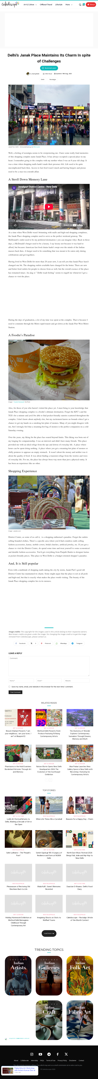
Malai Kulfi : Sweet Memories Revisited (49, 888)
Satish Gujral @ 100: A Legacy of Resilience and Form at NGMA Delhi (49, 855)
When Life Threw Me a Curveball (49, 819)
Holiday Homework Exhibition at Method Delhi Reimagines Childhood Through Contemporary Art (18, 921)
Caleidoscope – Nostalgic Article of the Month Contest (80, 919)
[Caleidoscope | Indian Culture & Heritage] (10, 4)
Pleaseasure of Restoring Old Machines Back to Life (18, 888)
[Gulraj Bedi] (28, 73)
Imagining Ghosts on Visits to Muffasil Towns (49, 919)
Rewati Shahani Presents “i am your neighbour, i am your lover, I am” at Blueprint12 (18, 734)
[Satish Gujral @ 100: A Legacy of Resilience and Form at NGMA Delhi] (49, 839)
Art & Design (18, 728)
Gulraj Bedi (35, 74)
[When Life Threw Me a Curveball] (49, 805)
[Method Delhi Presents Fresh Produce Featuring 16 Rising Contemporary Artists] (49, 717)
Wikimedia (36, 147)
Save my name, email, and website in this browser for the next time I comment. (42, 687)
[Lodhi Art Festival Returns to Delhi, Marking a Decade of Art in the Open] (18, 805)
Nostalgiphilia (49, 816)
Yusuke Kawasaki (19, 402)
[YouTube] (40, 1055)
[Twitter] (66, 1055)
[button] (80, 4)
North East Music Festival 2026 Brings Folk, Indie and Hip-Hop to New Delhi (79, 855)
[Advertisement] (49, 30)
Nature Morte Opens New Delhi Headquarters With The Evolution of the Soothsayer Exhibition (49, 770)
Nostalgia (53, 79)
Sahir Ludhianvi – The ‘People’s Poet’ (18, 854)
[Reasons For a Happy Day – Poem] (79, 805)
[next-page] (50, 780)
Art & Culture (18, 816)
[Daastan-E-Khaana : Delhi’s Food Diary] (79, 872)
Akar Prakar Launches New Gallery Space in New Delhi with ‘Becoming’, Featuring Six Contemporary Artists (80, 770)
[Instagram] (32, 1055)
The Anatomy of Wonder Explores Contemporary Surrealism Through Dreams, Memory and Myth (80, 735)
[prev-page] (46, 780)
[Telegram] (49, 1055)
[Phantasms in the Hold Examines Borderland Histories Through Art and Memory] (18, 753)
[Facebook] (58, 1055)
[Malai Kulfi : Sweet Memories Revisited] (49, 872)
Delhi (42, 79)
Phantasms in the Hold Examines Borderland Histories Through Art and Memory (18, 769)
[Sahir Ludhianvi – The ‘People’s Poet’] (18, 839)
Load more (48, 933)
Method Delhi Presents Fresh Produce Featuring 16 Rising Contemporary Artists (48, 734)
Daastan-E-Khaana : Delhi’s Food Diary (80, 888)
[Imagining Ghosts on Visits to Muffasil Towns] (49, 903)
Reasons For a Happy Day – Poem (79, 819)
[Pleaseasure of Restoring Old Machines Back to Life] (18, 872)
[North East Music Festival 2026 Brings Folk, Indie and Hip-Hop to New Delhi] (79, 839)
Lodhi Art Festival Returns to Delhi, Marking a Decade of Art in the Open (18, 822)
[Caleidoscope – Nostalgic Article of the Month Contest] (79, 903)
